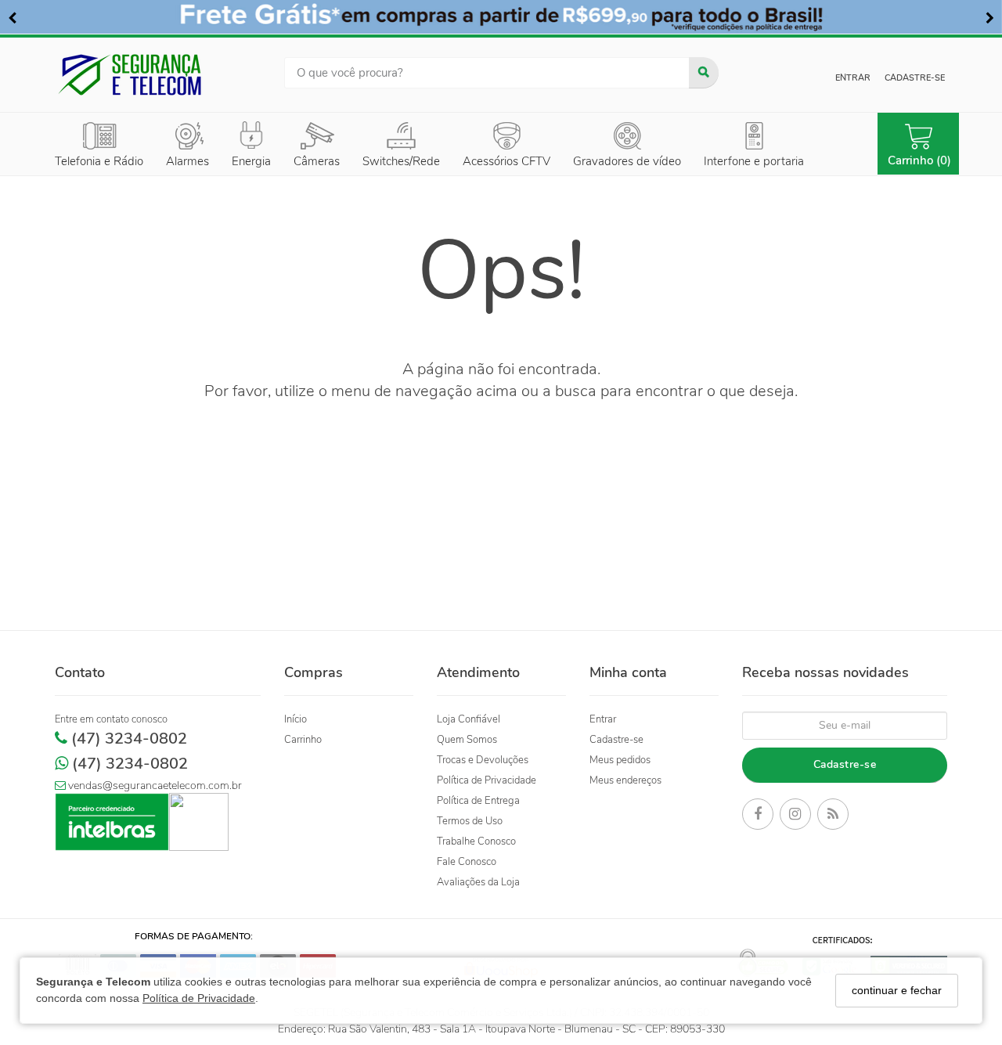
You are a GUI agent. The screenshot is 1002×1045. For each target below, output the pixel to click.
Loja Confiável (468, 719)
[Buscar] (704, 72)
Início (295, 719)
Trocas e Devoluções (482, 760)
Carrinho (303, 740)
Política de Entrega (478, 801)
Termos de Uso (470, 821)
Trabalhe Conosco (476, 841)
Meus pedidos (620, 760)
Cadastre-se (915, 78)
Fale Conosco (466, 862)
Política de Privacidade (198, 999)
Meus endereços (625, 780)
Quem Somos (467, 740)
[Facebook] (758, 816)
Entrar (852, 78)
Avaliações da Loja (478, 882)
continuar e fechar (897, 990)
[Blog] (833, 816)
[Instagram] (795, 816)
